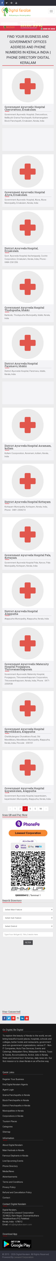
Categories (8, 1126)
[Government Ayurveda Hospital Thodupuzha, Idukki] (28, 286)
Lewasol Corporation (23, 1257)
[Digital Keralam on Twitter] (6, 3)
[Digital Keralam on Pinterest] (11, 3)
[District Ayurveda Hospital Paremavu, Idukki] (28, 343)
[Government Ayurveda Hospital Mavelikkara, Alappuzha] (28, 708)
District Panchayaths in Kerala (16, 1105)
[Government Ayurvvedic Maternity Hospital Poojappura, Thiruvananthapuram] (28, 643)
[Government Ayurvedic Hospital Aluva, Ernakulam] (28, 171)
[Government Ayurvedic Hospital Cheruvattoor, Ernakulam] (28, 86)
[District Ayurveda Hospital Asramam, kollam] (28, 425)
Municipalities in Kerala (13, 1111)
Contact (6, 1197)
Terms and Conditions (13, 1182)
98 (40, 809)
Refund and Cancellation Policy (17, 1192)
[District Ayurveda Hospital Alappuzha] (28, 590)
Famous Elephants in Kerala (15, 1156)
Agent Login (8, 1090)
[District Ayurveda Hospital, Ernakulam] (28, 227)
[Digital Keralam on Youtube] (16, 3)
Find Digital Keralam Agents (15, 1084)
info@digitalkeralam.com (20, 1224)
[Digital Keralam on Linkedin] (22, 1018)
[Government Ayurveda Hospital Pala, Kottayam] (28, 534)
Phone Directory (10, 1166)
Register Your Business (13, 1079)
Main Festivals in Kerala (13, 1150)
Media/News (8, 1171)
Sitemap (6, 1132)
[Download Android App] (17, 1244)
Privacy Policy (9, 1187)
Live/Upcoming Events (13, 1161)
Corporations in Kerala (13, 1116)
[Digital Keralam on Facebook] (2, 3)
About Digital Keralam (13, 1145)
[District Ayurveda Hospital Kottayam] (28, 481)
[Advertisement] (28, 139)
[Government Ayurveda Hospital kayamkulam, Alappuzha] (28, 767)
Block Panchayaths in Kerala (16, 1100)
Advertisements (10, 1177)
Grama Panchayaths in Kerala (16, 1095)
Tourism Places (10, 1121)
